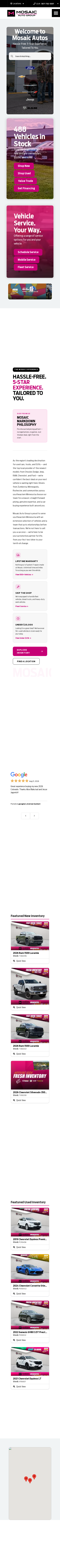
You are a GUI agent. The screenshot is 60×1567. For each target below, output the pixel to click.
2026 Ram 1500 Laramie (26, 953)
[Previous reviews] (25, 816)
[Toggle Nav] (56, 13)
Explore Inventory (23, 651)
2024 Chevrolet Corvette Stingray (31, 1285)
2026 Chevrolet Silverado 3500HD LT (33, 1092)
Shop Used (24, 173)
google (21, 804)
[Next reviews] (34, 816)
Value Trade (25, 180)
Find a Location (26, 661)
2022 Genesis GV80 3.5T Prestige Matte (34, 1332)
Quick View (21, 961)
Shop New (24, 165)
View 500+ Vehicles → (24, 575)
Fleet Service (25, 267)
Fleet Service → (21, 606)
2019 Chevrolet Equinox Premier (30, 1239)
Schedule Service (28, 252)
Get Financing (26, 188)
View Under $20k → (23, 638)
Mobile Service (26, 259)
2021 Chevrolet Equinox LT (27, 1378)
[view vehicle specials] (30, 298)
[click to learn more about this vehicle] (30, 935)
